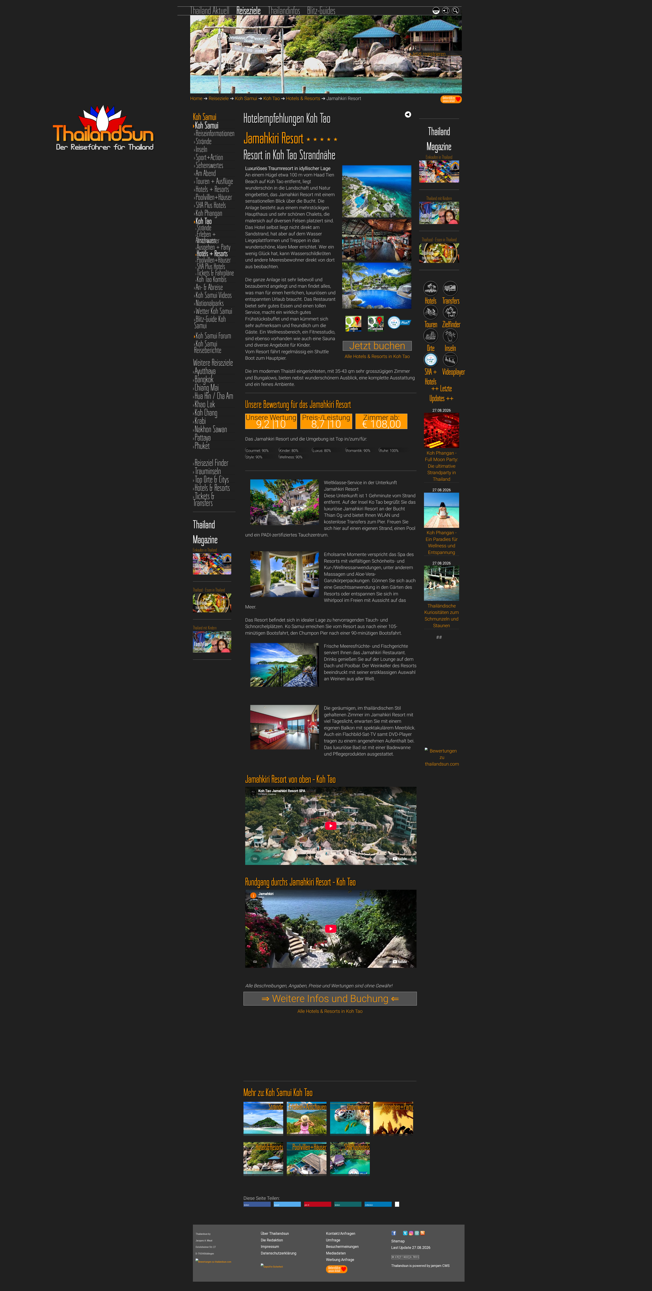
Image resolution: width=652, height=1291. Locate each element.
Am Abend (206, 173)
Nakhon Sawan (211, 429)
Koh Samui (246, 98)
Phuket (202, 445)
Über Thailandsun (275, 1233)
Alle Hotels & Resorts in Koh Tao (377, 356)
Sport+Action (209, 157)
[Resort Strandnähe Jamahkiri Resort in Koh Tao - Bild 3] (376, 307)
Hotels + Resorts (212, 189)
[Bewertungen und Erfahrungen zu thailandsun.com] (442, 764)
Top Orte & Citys (212, 479)
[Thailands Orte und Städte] (430, 335)
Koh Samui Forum (213, 335)
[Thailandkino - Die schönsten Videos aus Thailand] (450, 359)
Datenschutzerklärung (278, 1253)
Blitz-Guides (321, 10)
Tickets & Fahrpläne (215, 273)
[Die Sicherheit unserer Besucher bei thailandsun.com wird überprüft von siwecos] (272, 1266)
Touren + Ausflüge (214, 181)
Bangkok (204, 379)
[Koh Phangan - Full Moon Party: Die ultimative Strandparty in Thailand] (441, 446)
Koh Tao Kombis (212, 279)
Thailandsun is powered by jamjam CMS (420, 1266)
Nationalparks (210, 303)
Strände (204, 141)
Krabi (200, 420)
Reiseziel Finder (211, 462)
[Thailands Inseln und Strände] (450, 335)
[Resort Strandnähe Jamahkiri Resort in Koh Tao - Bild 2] (376, 259)
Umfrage (333, 1240)
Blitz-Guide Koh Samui (210, 319)
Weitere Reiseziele (213, 362)
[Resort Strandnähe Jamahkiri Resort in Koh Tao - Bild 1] (376, 216)
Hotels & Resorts (303, 98)
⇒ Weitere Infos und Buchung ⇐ (330, 998)
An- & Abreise (209, 287)
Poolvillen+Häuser (214, 197)
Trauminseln (208, 471)
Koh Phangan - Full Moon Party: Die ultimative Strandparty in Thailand (441, 466)
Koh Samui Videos (214, 295)
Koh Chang (206, 412)
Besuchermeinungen (342, 1246)
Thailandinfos (284, 10)
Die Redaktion (272, 1240)
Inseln (201, 149)
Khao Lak (205, 404)
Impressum (270, 1246)
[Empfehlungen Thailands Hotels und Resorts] (430, 288)
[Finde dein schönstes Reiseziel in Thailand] (450, 312)
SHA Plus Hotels (211, 205)
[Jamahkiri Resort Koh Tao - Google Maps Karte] (353, 330)
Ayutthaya (205, 370)
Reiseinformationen (215, 133)
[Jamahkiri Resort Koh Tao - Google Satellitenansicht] (375, 330)
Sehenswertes (209, 165)
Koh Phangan (209, 213)
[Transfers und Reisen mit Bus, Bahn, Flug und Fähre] (450, 288)
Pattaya (203, 437)
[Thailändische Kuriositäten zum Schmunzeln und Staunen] (441, 599)
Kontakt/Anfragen (340, 1233)
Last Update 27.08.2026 (410, 1247)
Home (196, 98)
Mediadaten (336, 1253)
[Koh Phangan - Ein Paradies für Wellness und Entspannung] (441, 526)
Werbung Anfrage (340, 1260)
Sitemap (398, 1241)
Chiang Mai (207, 387)
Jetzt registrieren (428, 54)
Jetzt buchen (377, 346)
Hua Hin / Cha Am (214, 395)
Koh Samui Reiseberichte (207, 343)
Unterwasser (208, 241)
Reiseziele (249, 10)
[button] (257, 1204)
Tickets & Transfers (204, 495)
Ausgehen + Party (213, 247)
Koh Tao (271, 98)
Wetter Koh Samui (214, 311)
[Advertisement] (442, 692)
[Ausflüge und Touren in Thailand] (430, 312)
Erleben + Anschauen (206, 234)
